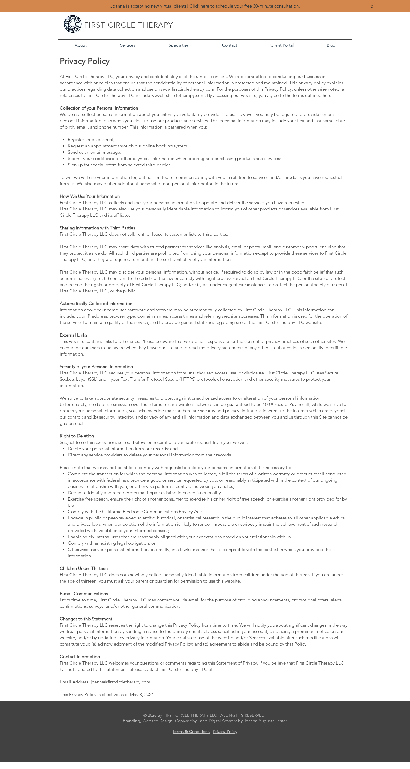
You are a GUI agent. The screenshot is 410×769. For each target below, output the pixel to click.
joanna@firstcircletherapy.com (120, 682)
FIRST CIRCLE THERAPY (128, 24)
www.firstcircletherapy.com (187, 89)
